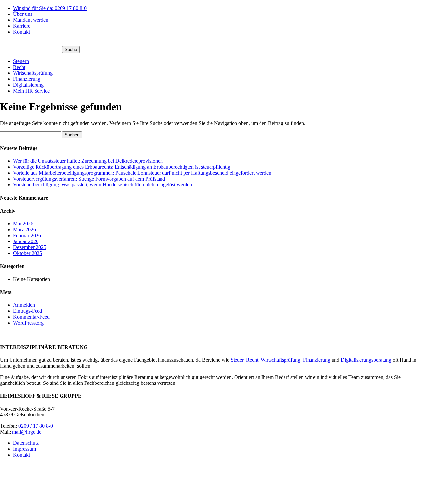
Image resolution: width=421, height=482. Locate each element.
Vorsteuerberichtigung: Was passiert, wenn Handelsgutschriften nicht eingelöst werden (102, 184)
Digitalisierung (28, 85)
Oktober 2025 (27, 253)
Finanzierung (26, 79)
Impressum (24, 449)
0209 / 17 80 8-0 (35, 426)
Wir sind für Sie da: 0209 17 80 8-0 (50, 8)
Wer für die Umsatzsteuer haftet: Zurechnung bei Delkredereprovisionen (88, 161)
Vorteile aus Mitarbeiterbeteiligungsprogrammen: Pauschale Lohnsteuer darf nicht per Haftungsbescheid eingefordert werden (142, 173)
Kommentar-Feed (31, 317)
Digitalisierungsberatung (366, 360)
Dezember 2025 (29, 247)
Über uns (22, 14)
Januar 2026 (25, 241)
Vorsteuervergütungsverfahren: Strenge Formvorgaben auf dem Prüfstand (89, 179)
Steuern (21, 61)
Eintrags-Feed (27, 311)
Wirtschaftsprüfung (33, 73)
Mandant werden (30, 20)
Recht (19, 67)
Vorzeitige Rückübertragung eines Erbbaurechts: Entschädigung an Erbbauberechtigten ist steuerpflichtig (121, 167)
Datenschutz (26, 443)
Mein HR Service (31, 91)
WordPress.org (28, 323)
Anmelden (24, 305)
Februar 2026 (27, 235)
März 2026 (24, 229)
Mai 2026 (23, 223)
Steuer (237, 360)
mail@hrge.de (26, 432)
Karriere (21, 26)
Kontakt (21, 32)
